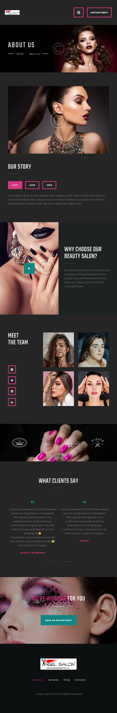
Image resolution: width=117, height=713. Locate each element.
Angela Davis (58, 378)
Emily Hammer (58, 339)
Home (19, 54)
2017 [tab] (15, 185)
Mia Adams (93, 378)
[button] (50, 561)
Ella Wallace (93, 339)
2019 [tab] (49, 185)
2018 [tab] (32, 185)
